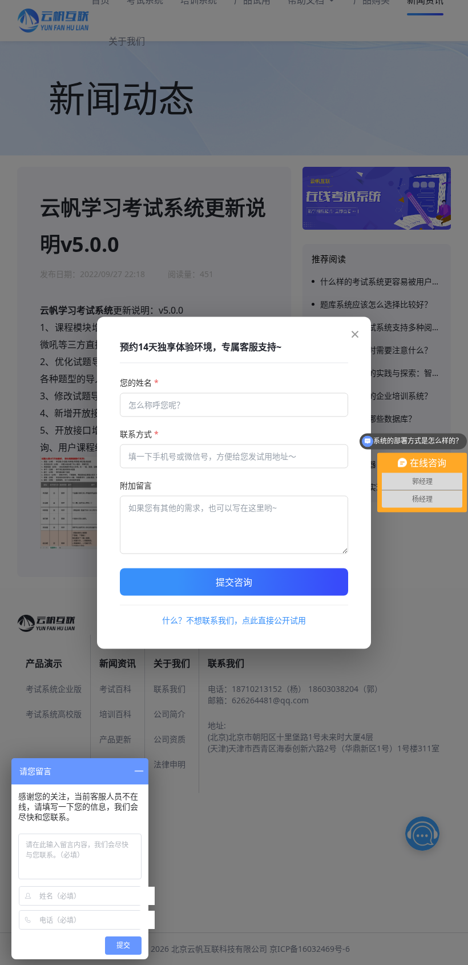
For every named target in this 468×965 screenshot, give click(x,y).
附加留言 (136, 484)
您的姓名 (139, 382)
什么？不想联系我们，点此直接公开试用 (234, 619)
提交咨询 (234, 581)
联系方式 (139, 433)
